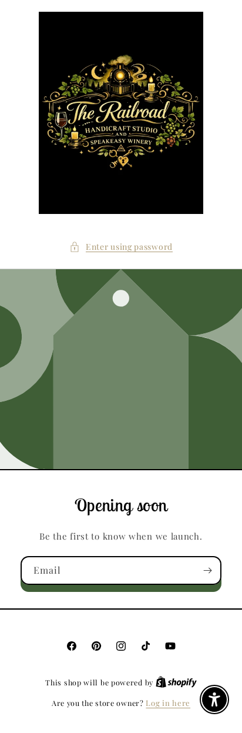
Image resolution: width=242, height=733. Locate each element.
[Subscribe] (207, 570)
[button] (121, 246)
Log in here (168, 703)
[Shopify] (176, 682)
